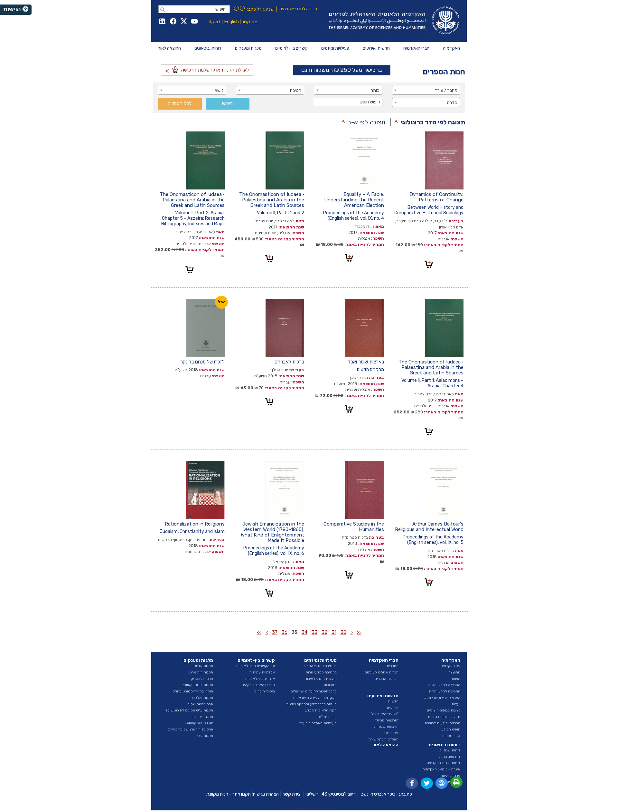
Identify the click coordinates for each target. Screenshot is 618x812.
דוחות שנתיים (449, 750)
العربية (215, 21)
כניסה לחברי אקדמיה (298, 9)
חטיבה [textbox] (295, 90)
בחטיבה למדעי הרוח (321, 672)
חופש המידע (450, 729)
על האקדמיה (450, 666)
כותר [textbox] (375, 90)
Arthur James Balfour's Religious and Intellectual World (429, 526)
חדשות (393, 701)
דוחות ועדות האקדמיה (443, 763)
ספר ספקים (451, 736)
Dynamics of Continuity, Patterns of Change (436, 197)
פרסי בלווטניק (202, 679)
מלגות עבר (204, 736)
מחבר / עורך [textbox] (446, 90)
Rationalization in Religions (195, 524)
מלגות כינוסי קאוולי (198, 685)
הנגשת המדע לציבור (321, 679)
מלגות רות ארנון (200, 672)
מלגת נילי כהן (202, 717)
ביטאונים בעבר (449, 782)
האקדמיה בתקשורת (383, 739)
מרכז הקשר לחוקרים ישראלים (314, 691)
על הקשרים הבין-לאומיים (255, 666)
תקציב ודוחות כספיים (444, 717)
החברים (392, 666)
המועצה (454, 672)
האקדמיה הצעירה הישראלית (315, 698)
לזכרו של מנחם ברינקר (202, 362)
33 (314, 632)
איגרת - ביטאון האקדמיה (441, 769)
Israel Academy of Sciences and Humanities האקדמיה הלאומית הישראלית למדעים (393, 21)
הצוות (456, 679)
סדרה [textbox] (452, 102)
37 (274, 632)
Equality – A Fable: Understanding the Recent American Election (354, 199)
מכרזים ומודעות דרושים (442, 723)
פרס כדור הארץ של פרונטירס (190, 729)
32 (324, 632)
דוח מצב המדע (449, 757)
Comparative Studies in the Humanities (353, 526)
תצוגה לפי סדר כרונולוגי (432, 122)
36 (284, 632)
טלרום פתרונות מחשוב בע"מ (309, 808)
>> (259, 632)
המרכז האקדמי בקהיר (258, 685)
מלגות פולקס (202, 698)
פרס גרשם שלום (200, 704)
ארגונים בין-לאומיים (260, 679)
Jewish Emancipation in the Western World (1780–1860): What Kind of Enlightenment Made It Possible (272, 532)
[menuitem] (451, 48)
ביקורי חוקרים (264, 691)
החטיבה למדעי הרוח (444, 691)
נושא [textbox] (219, 90)
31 (334, 632)
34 (304, 632)
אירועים (392, 707)
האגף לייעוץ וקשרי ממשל (440, 698)
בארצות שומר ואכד (366, 362)
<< (359, 632)
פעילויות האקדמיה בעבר (318, 723)
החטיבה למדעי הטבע (443, 685)
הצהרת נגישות (266, 794)
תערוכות (330, 685)
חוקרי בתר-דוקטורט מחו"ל (193, 691)
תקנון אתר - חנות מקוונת (228, 794)
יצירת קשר (292, 794)
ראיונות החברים (386, 679)
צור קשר (249, 21)
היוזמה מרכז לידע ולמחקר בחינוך (311, 704)
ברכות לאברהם (289, 362)
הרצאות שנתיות (386, 726)
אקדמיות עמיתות (262, 672)
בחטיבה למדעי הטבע (320, 666)
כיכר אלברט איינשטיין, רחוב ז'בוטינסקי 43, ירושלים (351, 794)
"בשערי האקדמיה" (384, 714)
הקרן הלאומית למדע (321, 710)
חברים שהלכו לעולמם (381, 672)
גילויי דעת (390, 733)
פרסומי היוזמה (449, 776)
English (231, 21)
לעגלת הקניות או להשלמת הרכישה (211, 69)
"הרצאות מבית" (386, 720)
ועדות (456, 704)
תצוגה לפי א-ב (366, 122)
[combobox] (426, 90)
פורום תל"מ (328, 717)
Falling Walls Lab (199, 723)
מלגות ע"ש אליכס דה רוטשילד (189, 710)
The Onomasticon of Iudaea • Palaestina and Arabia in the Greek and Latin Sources (271, 199)
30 (343, 632)
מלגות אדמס (203, 666)
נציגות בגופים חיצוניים (443, 710)
